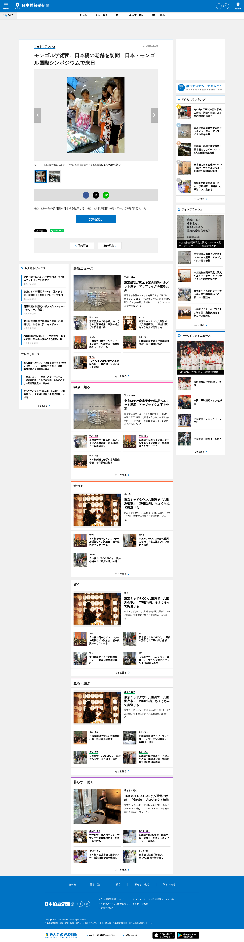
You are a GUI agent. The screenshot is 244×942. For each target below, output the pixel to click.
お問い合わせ (141, 903)
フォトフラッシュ (44, 46)
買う (118, 15)
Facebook (219, 6)
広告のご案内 (107, 908)
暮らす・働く (136, 15)
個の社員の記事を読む (110, 164)
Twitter (226, 6)
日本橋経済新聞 (32, 5)
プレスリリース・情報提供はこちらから (154, 899)
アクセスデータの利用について (116, 903)
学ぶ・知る (158, 15)
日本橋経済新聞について (112, 899)
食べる (83, 15)
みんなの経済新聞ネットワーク (61, 935)
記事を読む (96, 219)
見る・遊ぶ (101, 15)
